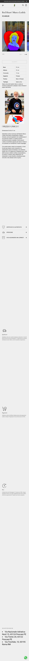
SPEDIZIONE (9, 232)
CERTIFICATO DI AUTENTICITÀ (14, 227)
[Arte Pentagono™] (14, 5)
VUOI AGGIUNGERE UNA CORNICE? (15, 237)
